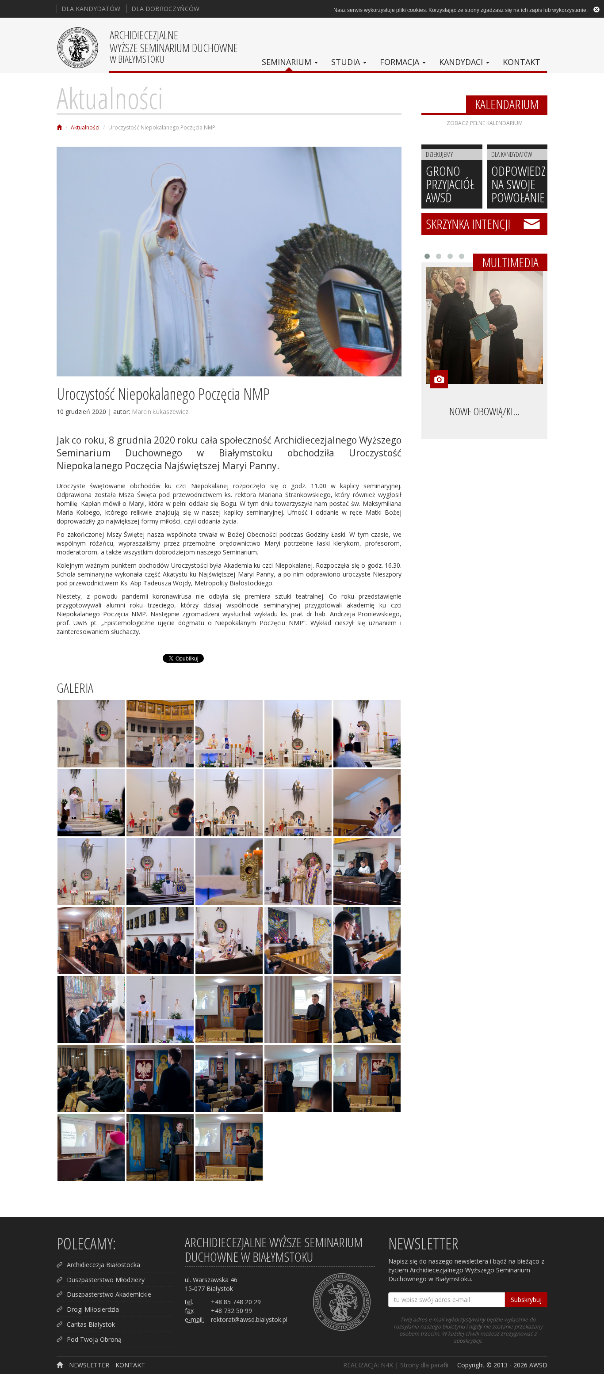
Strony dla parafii (424, 1365)
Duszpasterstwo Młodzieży (106, 1279)
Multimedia (510, 262)
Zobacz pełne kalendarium (485, 123)
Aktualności (110, 97)
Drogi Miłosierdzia (93, 1309)
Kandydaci (462, 62)
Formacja (400, 62)
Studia (346, 62)
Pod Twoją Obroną (94, 1339)
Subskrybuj (526, 1299)
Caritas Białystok (91, 1324)
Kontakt (521, 62)
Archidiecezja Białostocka (103, 1264)
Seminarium (287, 62)
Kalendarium (507, 104)
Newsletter (89, 1365)
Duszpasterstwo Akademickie (109, 1294)
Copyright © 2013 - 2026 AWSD (502, 1365)
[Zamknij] (596, 9)
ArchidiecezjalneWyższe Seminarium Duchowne (174, 46)
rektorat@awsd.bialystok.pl (249, 1319)
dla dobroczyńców (165, 8)
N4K (387, 1365)
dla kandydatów (90, 8)
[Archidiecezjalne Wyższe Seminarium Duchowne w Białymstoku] (59, 127)
